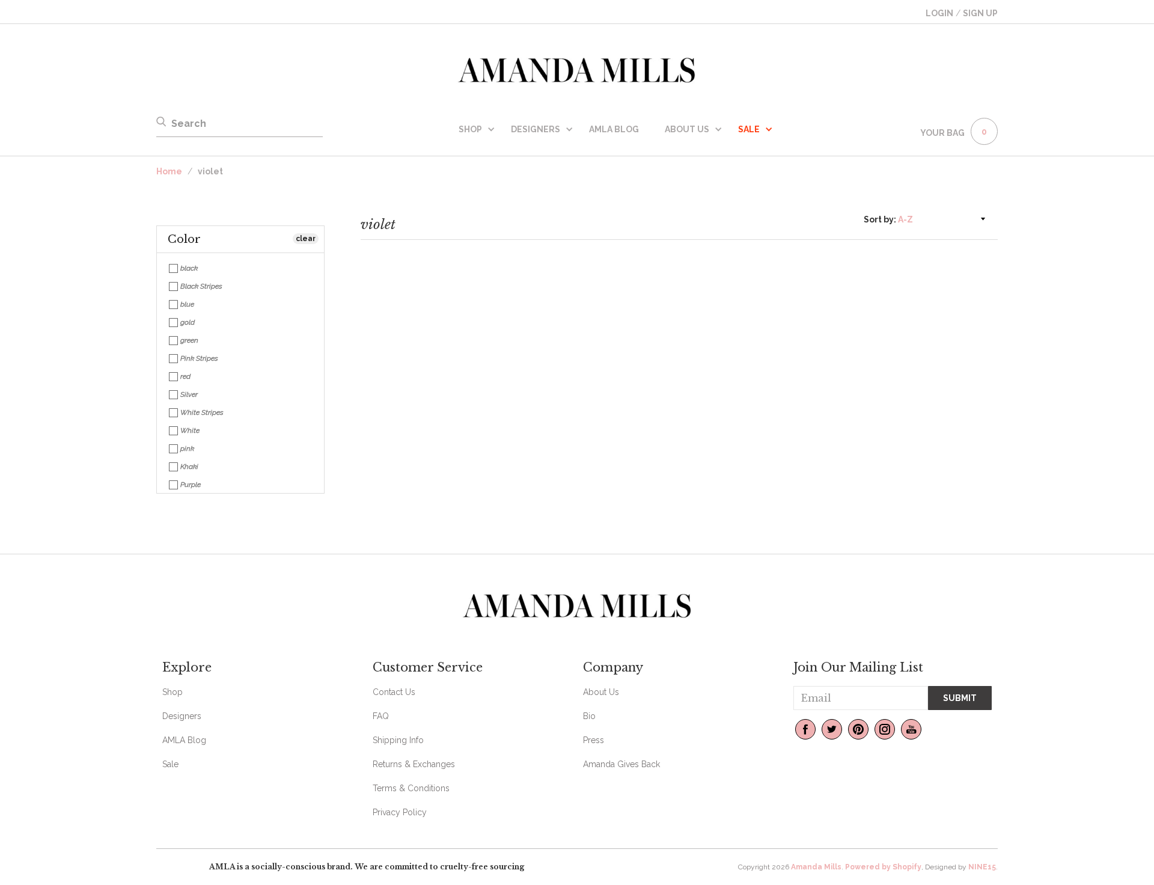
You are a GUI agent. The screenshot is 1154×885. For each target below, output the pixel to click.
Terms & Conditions (411, 788)
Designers (535, 129)
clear (306, 238)
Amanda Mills (816, 867)
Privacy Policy (400, 812)
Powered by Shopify (883, 867)
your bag (942, 133)
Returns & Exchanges (414, 764)
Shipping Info (398, 740)
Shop (470, 129)
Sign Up (980, 13)
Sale (170, 764)
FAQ (381, 716)
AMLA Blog (614, 129)
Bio (589, 716)
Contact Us (394, 692)
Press (593, 740)
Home (169, 171)
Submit (960, 698)
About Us (687, 129)
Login (939, 13)
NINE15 (982, 867)
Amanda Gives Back (621, 764)
